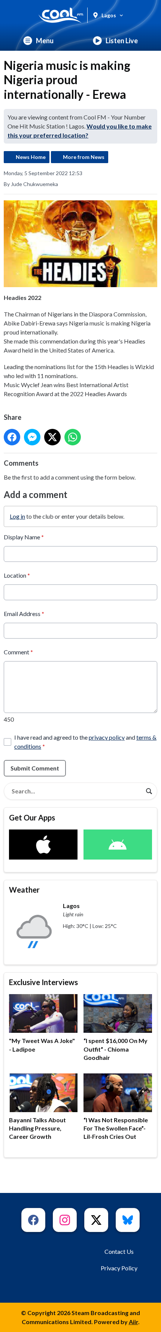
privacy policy (107, 737)
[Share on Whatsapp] (72, 437)
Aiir (133, 1321)
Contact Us (119, 1251)
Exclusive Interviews (43, 982)
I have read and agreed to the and (85, 742)
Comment (18, 651)
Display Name (24, 536)
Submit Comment (34, 768)
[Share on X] (52, 437)
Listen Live (122, 40)
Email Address (24, 613)
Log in (17, 516)
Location (17, 575)
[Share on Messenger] (32, 437)
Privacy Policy (119, 1267)
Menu (45, 40)
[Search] (149, 791)
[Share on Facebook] (12, 437)
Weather (24, 889)
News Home (31, 157)
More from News (83, 157)
